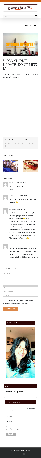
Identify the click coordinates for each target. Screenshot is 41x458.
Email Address (11, 410)
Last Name (9, 421)
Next (35, 25)
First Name (9, 416)
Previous (28, 25)
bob (10, 182)
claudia (6, 130)
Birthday (8, 427)
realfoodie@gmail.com (16, 392)
